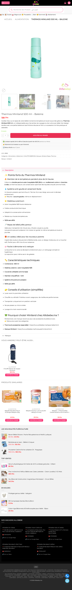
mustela (30, 576)
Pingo (14, 576)
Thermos (53, 156)
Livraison (50, 570)
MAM (25, 576)
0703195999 (53, 536)
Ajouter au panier (40, 135)
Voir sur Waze (8, 554)
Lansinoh (38, 573)
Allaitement (19, 156)
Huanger (52, 575)
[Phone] (67, 576)
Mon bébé (59, 575)
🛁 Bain (33, 15)
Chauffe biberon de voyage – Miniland (12, 369)
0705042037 (42, 551)
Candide (44, 576)
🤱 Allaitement (50, 15)
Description (9, 170)
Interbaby (17, 575)
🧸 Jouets (8, 15)
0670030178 (7, 534)
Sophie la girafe (22, 577)
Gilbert (23, 575)
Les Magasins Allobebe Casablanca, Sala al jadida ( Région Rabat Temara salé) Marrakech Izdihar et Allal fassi (36, 572)
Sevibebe (50, 576)
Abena (44, 573)
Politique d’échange (61, 570)
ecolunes (20, 576)
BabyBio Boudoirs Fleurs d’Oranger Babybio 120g (12, 411)
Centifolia (50, 573)
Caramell (31, 577)
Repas (49, 156)
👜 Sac (2, 15)
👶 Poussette (26, 15)
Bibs (28, 575)
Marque (8, 336)
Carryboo (12, 577)
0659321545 (7, 551)
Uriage (56, 576)
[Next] (67, 58)
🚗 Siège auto (16, 15)
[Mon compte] (69, 2)
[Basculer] (3, 170)
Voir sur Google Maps (10, 537)
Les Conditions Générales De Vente (15, 570)
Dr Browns (62, 576)
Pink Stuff (59, 577)
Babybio (24, 573)
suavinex (8, 576)
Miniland (44, 156)
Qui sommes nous (10, 573)
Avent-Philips (9, 575)
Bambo (19, 573)
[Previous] (5, 58)
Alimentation (22, 19)
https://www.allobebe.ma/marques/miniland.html (35, 329)
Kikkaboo (58, 573)
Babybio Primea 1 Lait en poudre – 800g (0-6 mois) (36, 411)
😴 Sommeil (41, 15)
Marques (38, 156)
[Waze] (67, 581)
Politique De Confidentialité (37, 570)
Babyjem (64, 573)
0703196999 (30, 536)
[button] (6, 2)
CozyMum (31, 573)
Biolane (37, 577)
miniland (9, 159)
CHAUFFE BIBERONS (29, 156)
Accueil (8, 19)
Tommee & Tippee (43, 575)
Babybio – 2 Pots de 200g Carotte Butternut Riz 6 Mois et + (59, 411)
